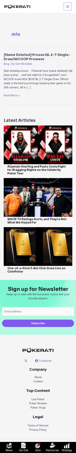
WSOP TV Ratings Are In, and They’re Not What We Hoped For (37, 220)
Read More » (12, 95)
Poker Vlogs (38, 407)
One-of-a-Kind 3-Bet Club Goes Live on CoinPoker (36, 269)
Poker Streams (38, 403)
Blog (6, 63)
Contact (38, 381)
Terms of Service (38, 425)
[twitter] (26, 360)
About (38, 377)
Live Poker (38, 399)
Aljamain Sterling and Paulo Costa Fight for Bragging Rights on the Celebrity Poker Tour (36, 170)
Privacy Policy (38, 429)
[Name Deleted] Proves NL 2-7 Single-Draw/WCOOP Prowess (37, 57)
